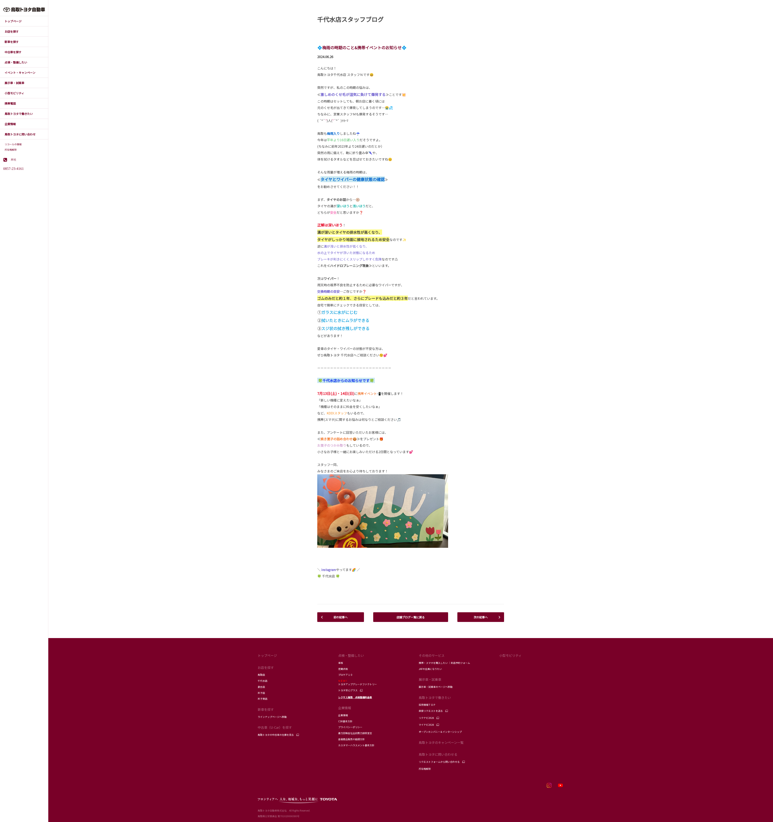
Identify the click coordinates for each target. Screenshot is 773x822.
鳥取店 (261, 674)
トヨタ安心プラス (348, 690)
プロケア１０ (345, 674)
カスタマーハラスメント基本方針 (356, 745)
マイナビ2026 (426, 724)
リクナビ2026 (426, 717)
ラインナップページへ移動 (272, 716)
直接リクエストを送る (431, 710)
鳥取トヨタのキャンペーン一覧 (441, 742)
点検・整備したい (351, 655)
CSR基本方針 (345, 721)
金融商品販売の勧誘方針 (351, 739)
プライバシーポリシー (350, 727)
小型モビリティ (510, 655)
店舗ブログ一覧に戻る (411, 617)
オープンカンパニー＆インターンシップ (440, 731)
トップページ (267, 655)
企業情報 (343, 715)
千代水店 (262, 680)
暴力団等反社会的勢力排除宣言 (355, 733)
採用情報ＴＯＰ (427, 704)
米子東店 (262, 698)
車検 (340, 662)
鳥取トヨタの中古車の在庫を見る (276, 734)
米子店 (261, 692)
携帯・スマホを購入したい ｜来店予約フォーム (444, 662)
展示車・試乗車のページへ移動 (436, 686)
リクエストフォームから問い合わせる (439, 761)
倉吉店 (261, 686)
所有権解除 (11, 149)
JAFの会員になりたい (430, 668)
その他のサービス (431, 655)
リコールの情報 (13, 144)
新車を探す (266, 709)
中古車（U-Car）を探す (275, 727)
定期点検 (343, 668)
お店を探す (266, 667)
